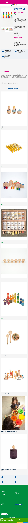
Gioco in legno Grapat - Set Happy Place (6, 393)
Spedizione (16, 492)
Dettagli (6, 71)
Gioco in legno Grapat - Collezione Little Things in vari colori (8, 469)
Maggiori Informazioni (13, 71)
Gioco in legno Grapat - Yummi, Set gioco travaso (7, 355)
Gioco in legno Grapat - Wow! (4, 126)
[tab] (6, 71)
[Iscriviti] (7, 514)
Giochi (1, 505)
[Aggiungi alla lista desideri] (15, 39)
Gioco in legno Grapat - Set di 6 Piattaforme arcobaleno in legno (9, 431)
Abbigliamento (2, 503)
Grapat (17, 46)
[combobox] (25, 5)
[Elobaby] (14, 5)
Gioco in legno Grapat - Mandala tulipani (6, 164)
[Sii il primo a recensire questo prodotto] (14, 127)
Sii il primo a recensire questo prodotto (19, 12)
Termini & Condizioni (17, 493)
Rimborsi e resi (16, 491)
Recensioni (20, 71)
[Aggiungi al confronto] (17, 39)
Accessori (2, 504)
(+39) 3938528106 (4, 491)
